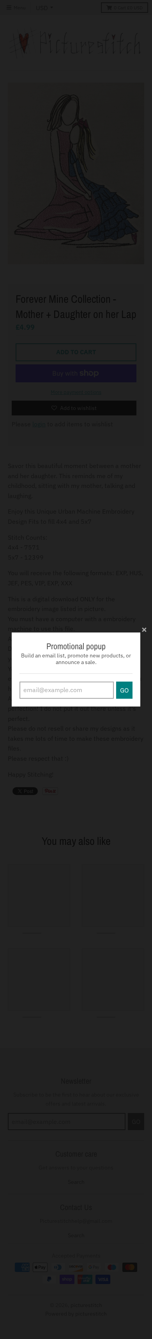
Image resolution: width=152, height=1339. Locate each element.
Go (124, 690)
